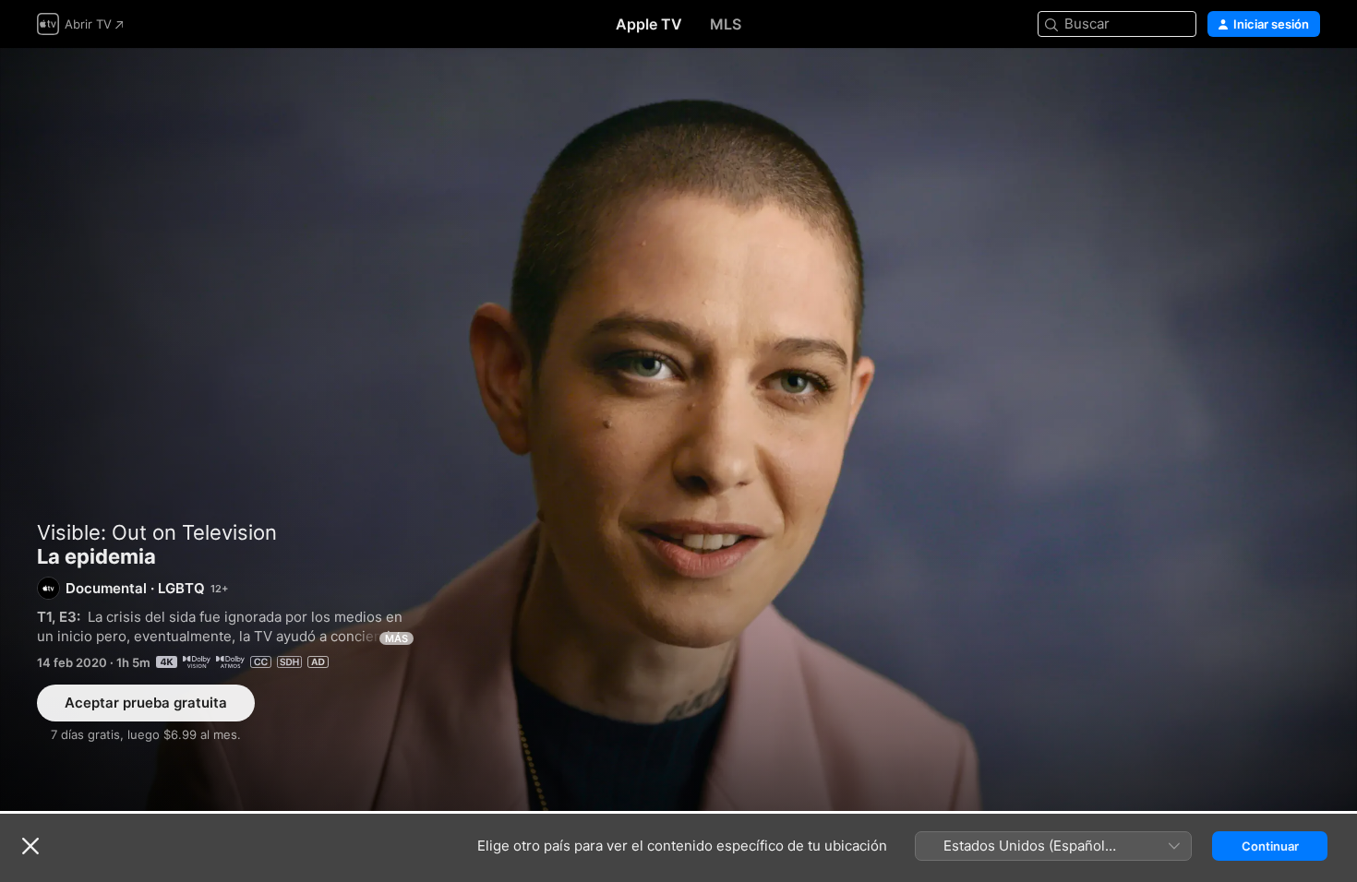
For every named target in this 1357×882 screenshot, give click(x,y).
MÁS (396, 638)
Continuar (1270, 846)
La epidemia (678, 429)
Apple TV (649, 24)
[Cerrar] (30, 846)
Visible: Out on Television (157, 532)
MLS (725, 24)
